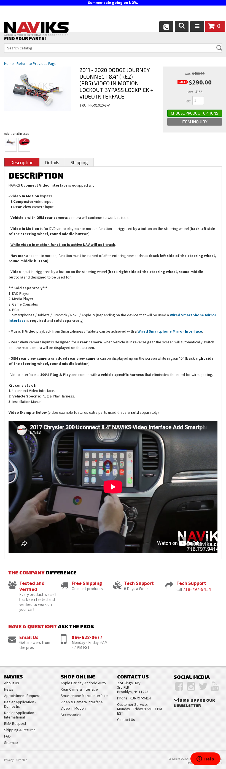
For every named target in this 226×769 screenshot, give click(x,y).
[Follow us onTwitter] (203, 686)
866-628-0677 (87, 637)
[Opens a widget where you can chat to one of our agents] (205, 759)
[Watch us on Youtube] (215, 686)
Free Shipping (87, 583)
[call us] (166, 26)
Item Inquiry (195, 121)
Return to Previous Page (37, 63)
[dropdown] (197, 26)
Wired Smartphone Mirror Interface (170, 331)
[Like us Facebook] (179, 686)
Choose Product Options (194, 113)
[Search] (182, 26)
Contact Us (126, 719)
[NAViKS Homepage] (36, 30)
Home (9, 63)
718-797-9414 (197, 589)
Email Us (28, 637)
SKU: (83, 105)
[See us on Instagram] (191, 686)
